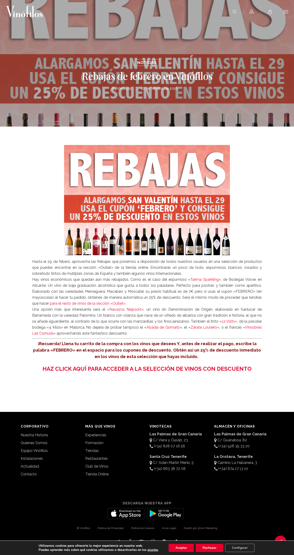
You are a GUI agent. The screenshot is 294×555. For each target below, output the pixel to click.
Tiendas (92, 450)
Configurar (240, 548)
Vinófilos (124, 88)
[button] (285, 11)
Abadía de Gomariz (163, 327)
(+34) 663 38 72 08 (170, 468)
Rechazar (209, 548)
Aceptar (181, 548)
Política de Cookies (142, 528)
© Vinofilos (83, 528)
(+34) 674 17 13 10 (233, 468)
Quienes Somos (34, 443)
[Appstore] (125, 516)
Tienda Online (97, 474)
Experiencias (95, 435)
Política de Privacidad (111, 528)
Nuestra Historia (34, 435)
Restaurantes (96, 458)
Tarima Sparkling (204, 279)
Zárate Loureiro (204, 327)
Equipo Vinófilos (34, 450)
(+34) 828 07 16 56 (169, 446)
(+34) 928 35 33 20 (234, 446)
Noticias (146, 62)
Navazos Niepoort (126, 309)
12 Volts (228, 321)
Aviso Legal (169, 528)
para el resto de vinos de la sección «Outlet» (87, 303)
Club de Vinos (96, 466)
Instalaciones (32, 458)
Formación (94, 443)
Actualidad (30, 466)
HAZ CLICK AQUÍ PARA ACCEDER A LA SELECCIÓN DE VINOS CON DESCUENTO (147, 368)
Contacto (29, 474)
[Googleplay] (165, 516)
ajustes (152, 550)
